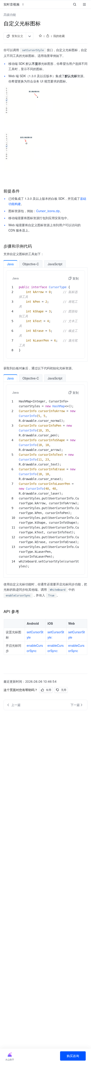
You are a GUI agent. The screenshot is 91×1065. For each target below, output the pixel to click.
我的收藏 (59, 36)
